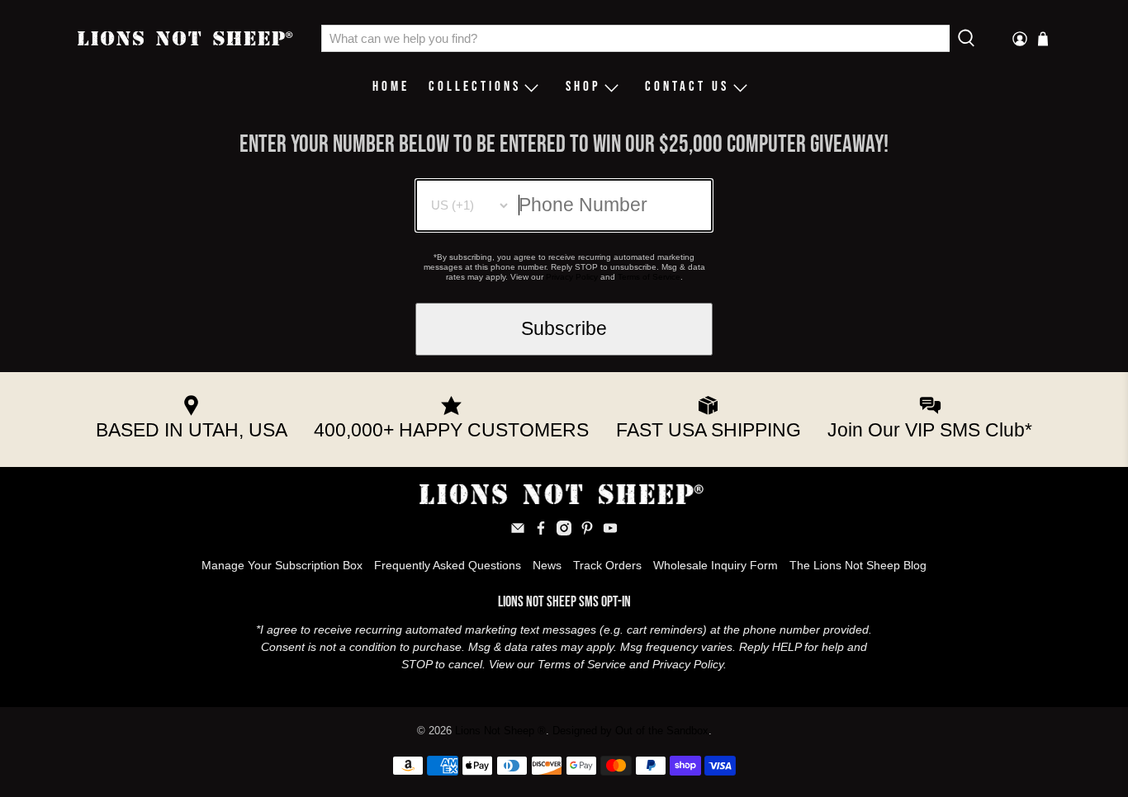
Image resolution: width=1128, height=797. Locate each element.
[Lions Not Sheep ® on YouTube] (610, 531)
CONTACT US (687, 86)
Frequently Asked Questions (447, 565)
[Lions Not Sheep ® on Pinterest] (587, 531)
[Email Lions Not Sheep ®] (517, 531)
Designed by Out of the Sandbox (630, 731)
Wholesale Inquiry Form (715, 565)
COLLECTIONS (475, 86)
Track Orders (607, 565)
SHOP (583, 86)
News (547, 565)
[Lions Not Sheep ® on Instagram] (564, 531)
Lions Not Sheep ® (500, 731)
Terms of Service (649, 276)
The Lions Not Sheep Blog (858, 565)
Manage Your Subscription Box (282, 565)
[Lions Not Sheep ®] (187, 38)
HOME (391, 86)
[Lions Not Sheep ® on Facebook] (540, 531)
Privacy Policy (572, 276)
